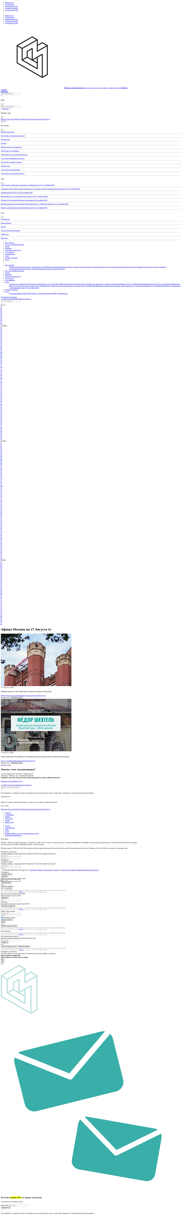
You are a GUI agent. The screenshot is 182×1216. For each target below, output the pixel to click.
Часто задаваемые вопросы (10, 230)
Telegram (21, 892)
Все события (9, 243)
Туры (7, 256)
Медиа (3, 227)
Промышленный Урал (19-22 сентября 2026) (17, 193)
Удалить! (4, 876)
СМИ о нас (5, 234)
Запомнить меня (9, 918)
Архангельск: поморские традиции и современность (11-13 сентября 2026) (27, 185)
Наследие (42, 695)
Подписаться (6, 1207)
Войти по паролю (7, 886)
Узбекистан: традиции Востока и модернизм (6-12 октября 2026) (24, 200)
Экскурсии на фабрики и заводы (12, 158)
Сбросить (5, 942)
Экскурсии (9, 818)
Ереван (40, 119)
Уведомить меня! (16, 697)
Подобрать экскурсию (9, 297)
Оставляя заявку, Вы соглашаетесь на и (50, 870)
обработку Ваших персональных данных (44, 870)
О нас (7, 260)
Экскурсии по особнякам (10, 151)
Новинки (8, 248)
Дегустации (9, 252)
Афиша (7, 817)
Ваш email (4, 1205)
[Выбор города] (10, 109)
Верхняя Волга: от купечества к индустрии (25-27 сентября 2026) (24, 196)
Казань (26, 119)
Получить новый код (8, 906)
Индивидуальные (11, 258)
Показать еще (6, 765)
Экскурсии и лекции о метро (11, 162)
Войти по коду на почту (9, 926)
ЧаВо (7, 830)
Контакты (4, 238)
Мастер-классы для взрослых (11, 147)
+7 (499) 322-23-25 (42, 892)
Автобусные (5, 166)
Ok (2, 959)
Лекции (3, 143)
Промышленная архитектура (28, 695)
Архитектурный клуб (13, 250)
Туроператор (9, 4)
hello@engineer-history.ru (22, 299)
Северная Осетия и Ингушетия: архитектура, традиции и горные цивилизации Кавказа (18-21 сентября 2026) (40, 189)
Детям (7, 246)
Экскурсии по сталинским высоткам (14, 155)
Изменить (5, 898)
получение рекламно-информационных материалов (79, 870)
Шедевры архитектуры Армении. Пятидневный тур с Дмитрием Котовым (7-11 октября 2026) (35, 204)
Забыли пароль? (7, 920)
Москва (5, 119)
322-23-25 (7, 299)
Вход (3, 922)
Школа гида (9, 2)
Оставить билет (7, 874)
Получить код (6, 883)
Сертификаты (10, 254)
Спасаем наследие (11, 10)
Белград (46, 119)
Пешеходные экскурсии (9, 695)
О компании (5, 219)
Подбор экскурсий (7, 132)
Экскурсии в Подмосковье (10, 170)
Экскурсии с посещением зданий (13, 136)
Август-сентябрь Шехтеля (14, 244)
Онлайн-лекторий (11, 8)
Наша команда (6, 223)
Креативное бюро (11, 6)
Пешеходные (5, 139)
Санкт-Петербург (16, 119)
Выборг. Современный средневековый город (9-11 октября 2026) (24, 208)
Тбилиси (33, 119)
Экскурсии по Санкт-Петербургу (13, 173)
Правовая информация (13, 835)
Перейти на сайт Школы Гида (11, 781)
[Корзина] (5, 121)
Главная (8, 813)
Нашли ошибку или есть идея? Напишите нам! (22, 833)
